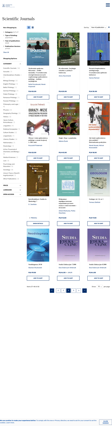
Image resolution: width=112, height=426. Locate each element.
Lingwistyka (9, 136)
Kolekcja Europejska (12, 129)
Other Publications (11, 179)
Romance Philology (11, 97)
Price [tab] (5, 185)
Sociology (8, 170)
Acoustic (8, 72)
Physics (7, 110)
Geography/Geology (12, 113)
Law (6, 161)
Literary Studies (10, 139)
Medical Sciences (11, 157)
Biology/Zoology (10, 81)
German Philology (11, 91)
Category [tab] (7, 64)
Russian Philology (11, 101)
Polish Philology (10, 94)
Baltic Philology (10, 87)
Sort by (86, 27)
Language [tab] (7, 190)
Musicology (8, 146)
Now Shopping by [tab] (10, 28)
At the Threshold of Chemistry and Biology (11, 151)
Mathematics (9, 143)
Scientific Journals (11, 68)
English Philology (10, 84)
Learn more (10, 423)
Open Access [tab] (8, 194)
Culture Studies (10, 132)
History (7, 117)
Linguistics (8, 126)
